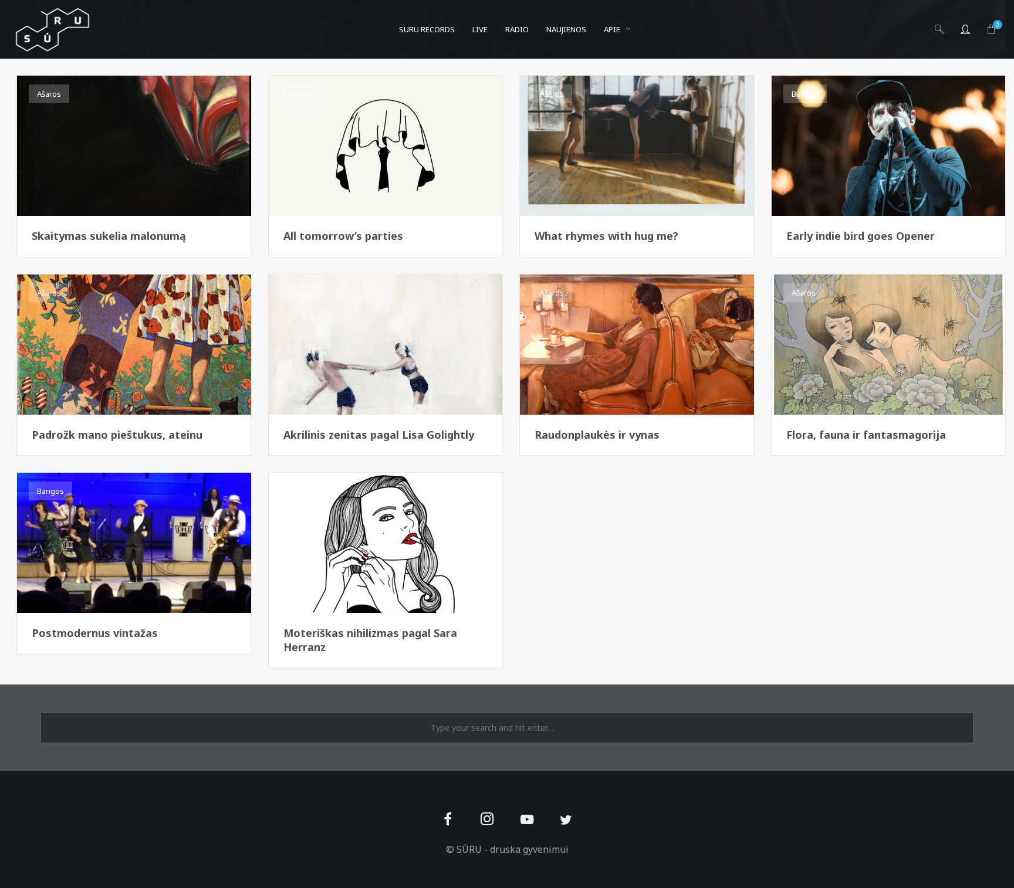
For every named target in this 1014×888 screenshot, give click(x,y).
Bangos (805, 94)
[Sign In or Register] (965, 29)
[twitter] (566, 820)
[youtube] (526, 826)
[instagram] (487, 820)
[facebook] (448, 820)
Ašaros (49, 94)
